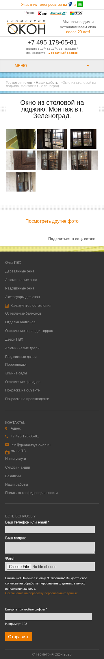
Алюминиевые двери (22, 348)
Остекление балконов (23, 313)
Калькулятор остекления (30, 306)
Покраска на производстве (27, 399)
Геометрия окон (19, 83)
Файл (9, 558)
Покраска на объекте (22, 390)
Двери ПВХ (14, 339)
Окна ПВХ (13, 263)
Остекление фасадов (22, 382)
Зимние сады (16, 373)
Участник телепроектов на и (49, 4)
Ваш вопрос (15, 538)
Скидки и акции (17, 467)
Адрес (16, 428)
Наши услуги (15, 459)
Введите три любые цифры (26, 609)
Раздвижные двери (21, 357)
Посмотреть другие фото (52, 221)
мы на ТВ (18, 451)
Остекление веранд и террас (29, 331)
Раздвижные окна (19, 288)
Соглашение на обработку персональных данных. (42, 593)
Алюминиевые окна (21, 280)
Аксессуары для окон (22, 297)
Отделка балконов (20, 322)
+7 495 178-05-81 (52, 42)
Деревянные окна (19, 271)
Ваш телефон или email (27, 522)
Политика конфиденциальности (31, 493)
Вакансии (13, 476)
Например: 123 (16, 623)
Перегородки (16, 365)
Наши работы (47, 83)
